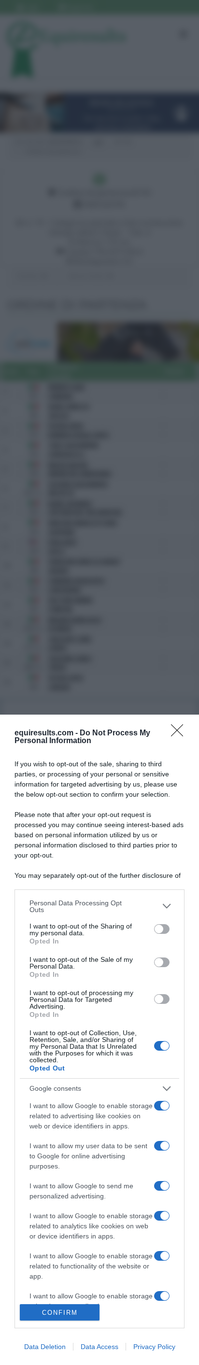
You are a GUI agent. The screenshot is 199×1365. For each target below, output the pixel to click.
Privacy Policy (154, 1347)
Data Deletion (45, 1347)
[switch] (162, 929)
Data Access (99, 1347)
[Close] (180, 733)
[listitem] (99, 906)
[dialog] (99, 1040)
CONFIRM (60, 1312)
